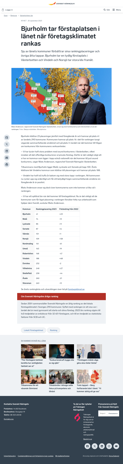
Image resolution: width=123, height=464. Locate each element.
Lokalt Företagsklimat (33, 330)
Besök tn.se (87, 439)
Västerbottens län (26, 16)
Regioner (13, 16)
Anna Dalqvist (114, 456)
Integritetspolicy (10, 456)
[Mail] (7, 158)
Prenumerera (113, 413)
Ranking (53, 330)
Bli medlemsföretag (62, 456)
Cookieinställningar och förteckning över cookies (35, 456)
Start (6, 16)
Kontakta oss (9, 419)
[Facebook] (7, 137)
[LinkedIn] (7, 151)
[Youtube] (116, 446)
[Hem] (61, 3)
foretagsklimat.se (76, 289)
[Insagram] (109, 446)
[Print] (7, 164)
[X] (7, 144)
